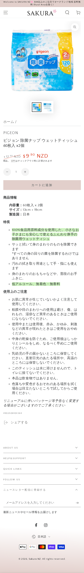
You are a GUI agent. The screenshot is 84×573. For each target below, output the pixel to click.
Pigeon (10, 133)
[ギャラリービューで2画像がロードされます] (47, 107)
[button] (67, 12)
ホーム (8, 122)
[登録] (78, 503)
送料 (13, 161)
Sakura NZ (35, 559)
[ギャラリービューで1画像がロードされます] (36, 107)
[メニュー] (5, 12)
